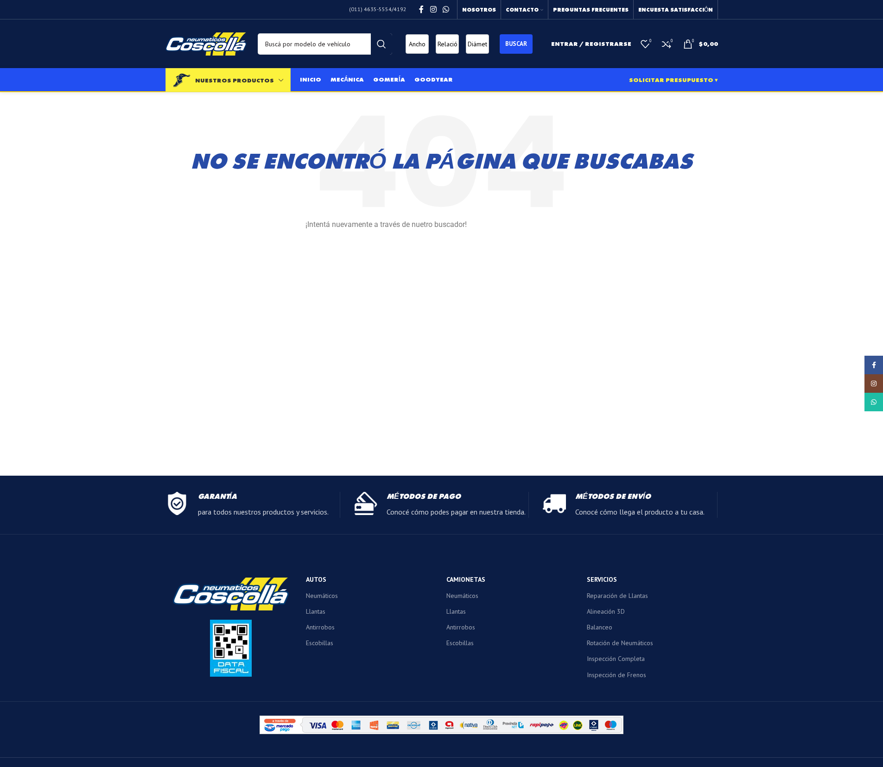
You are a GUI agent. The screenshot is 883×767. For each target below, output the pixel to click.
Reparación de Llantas (617, 595)
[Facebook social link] (421, 9)
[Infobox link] (252, 505)
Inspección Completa (616, 658)
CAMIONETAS (465, 579)
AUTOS (316, 579)
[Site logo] (206, 43)
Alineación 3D (606, 611)
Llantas (315, 611)
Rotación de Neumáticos (620, 643)
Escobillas (319, 643)
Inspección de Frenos (616, 675)
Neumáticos (322, 595)
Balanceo (599, 627)
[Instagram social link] (433, 9)
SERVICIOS (602, 579)
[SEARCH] (381, 44)
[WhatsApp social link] (445, 9)
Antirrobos (320, 627)
